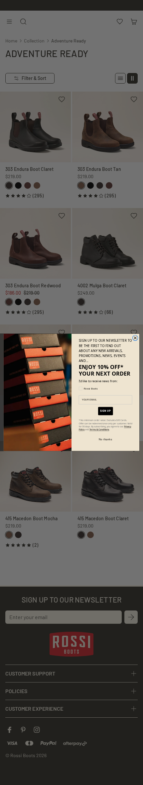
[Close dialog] (135, 338)
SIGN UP (105, 411)
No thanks (105, 439)
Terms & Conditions (99, 429)
